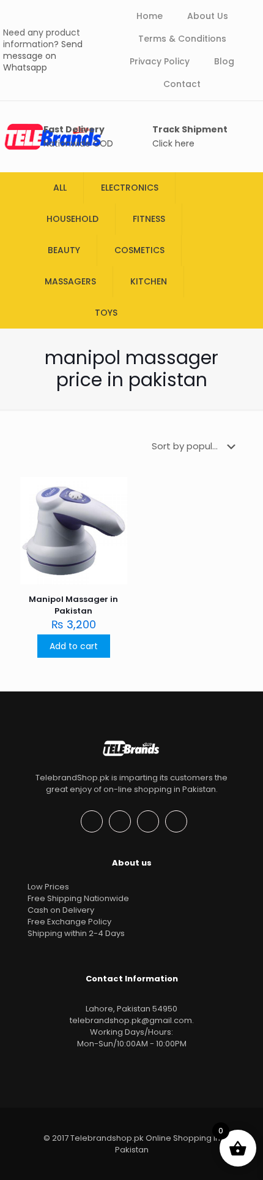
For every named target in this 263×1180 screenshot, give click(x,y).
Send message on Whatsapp (43, 56)
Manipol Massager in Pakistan (73, 605)
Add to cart (74, 646)
